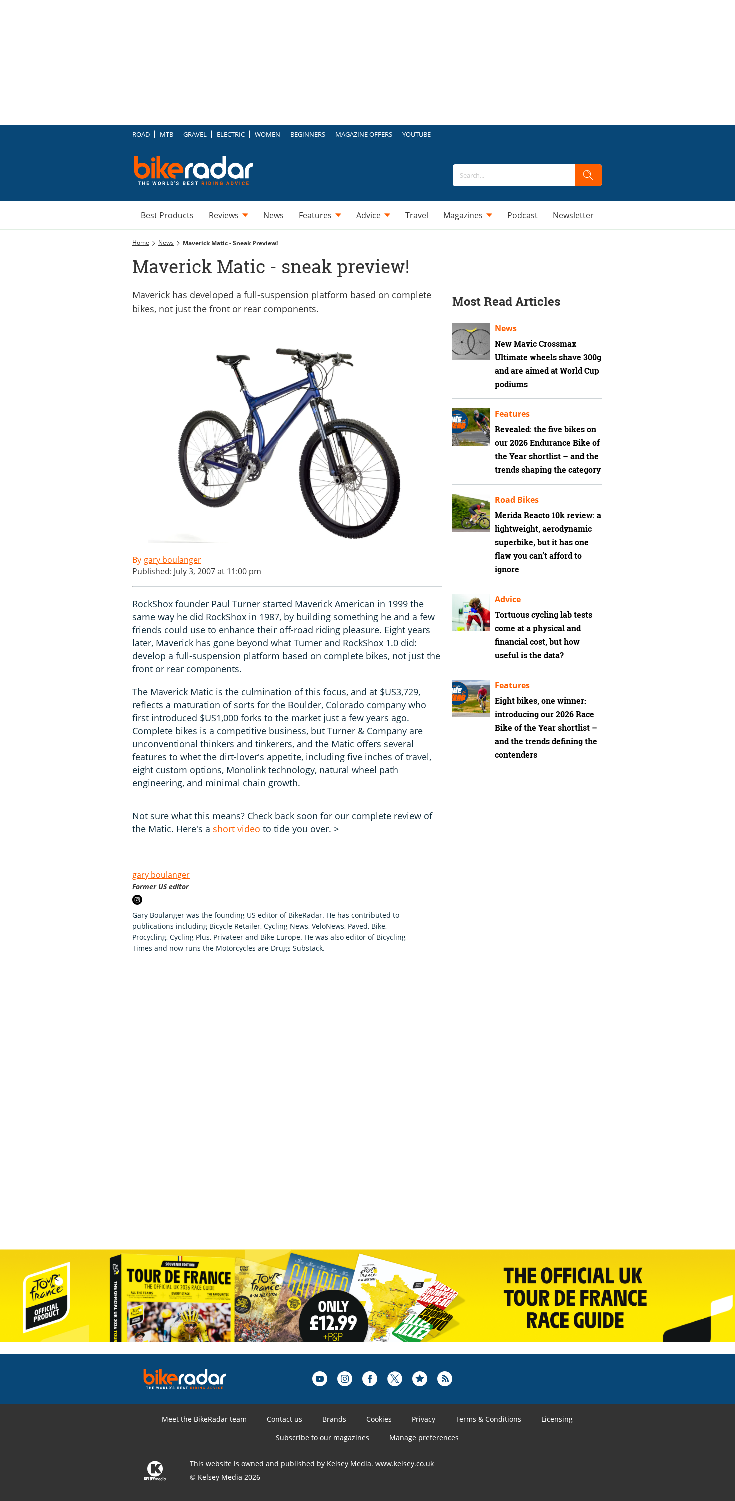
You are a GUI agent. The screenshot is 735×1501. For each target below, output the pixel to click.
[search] (588, 175)
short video (236, 829)
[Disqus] (297, 1112)
